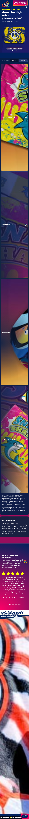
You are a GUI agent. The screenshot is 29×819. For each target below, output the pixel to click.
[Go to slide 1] (12, 50)
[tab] (5, 60)
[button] (9, 604)
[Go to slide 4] (16, 50)
